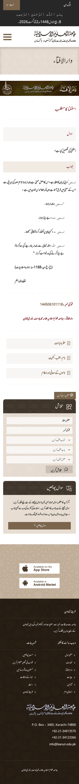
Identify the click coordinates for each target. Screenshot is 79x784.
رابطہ (30, 685)
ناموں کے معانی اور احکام (53, 373)
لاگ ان (67, 5)
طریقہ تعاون (28, 692)
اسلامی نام (68, 692)
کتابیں (69, 685)
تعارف (69, 663)
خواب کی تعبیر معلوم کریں (23, 663)
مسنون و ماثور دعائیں (25, 670)
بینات (69, 677)
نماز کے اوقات (26, 677)
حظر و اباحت (59, 343)
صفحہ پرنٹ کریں (63, 395)
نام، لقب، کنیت (56, 358)
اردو (11, 5)
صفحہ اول (68, 655)
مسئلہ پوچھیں (28, 655)
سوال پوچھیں (41, 525)
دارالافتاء (68, 670)
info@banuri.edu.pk (62, 744)
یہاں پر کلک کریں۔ (61, 631)
